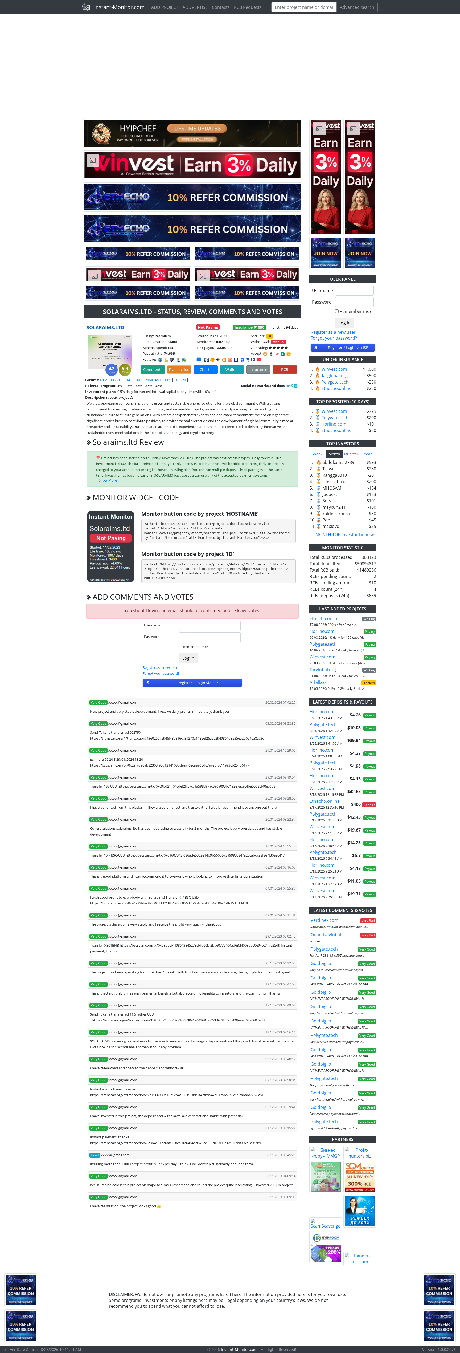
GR (121, 379)
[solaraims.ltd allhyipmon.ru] (236, 360)
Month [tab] (334, 454)
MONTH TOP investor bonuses (345, 534)
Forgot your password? (161, 673)
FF (176, 379)
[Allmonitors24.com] (224, 360)
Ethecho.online (336, 388)
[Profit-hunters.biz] (359, 1153)
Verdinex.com (324, 920)
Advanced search (357, 7)
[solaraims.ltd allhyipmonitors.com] (247, 360)
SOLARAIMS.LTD (105, 327)
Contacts (221, 7)
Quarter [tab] (351, 454)
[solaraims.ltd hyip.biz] (256, 359)
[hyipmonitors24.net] (230, 360)
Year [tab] (368, 454)
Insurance (258, 369)
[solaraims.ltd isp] (206, 360)
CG (113, 379)
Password (151, 636)
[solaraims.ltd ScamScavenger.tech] (218, 360)
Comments (152, 369)
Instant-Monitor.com (119, 7)
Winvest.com (334, 369)
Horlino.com (333, 424)
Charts (205, 369)
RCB (284, 369)
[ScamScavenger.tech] (325, 1223)
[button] (106, 480)
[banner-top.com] (359, 1259)
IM (184, 379)
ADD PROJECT (164, 7)
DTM (104, 379)
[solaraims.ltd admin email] (199, 359)
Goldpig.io (321, 963)
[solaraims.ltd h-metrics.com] (212, 360)
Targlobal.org (334, 375)
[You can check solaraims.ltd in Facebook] (288, 385)
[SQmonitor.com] (359, 1176)
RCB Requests (248, 7)
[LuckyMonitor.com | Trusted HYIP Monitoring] (325, 1176)
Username (152, 625)
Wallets (232, 369)
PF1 (168, 379)
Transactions (180, 369)
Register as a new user (160, 667)
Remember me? (195, 646)
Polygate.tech (334, 382)
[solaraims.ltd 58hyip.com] (242, 360)
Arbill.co (318, 682)
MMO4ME (154, 379)
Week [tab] (317, 454)
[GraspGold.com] (359, 1211)
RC (129, 379)
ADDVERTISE (195, 7)
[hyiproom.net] (325, 1246)
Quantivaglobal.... (328, 935)
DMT (138, 379)
